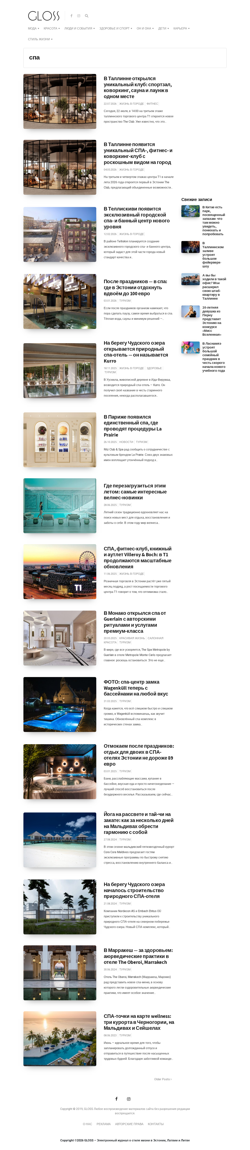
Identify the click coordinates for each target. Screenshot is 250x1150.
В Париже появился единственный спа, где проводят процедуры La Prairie (133, 425)
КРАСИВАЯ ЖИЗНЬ (132, 638)
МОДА (32, 28)
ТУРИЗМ (125, 301)
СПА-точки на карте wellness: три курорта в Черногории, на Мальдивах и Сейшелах (139, 1022)
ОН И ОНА (144, 28)
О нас (87, 1124)
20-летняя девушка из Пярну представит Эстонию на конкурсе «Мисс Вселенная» (211, 321)
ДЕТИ (162, 28)
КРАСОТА (50, 28)
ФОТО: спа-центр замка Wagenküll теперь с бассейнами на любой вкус (136, 688)
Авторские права (129, 1124)
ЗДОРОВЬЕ (154, 368)
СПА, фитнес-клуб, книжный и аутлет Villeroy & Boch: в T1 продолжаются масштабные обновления (138, 557)
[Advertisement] (208, 134)
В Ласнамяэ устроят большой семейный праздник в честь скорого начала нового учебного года (213, 357)
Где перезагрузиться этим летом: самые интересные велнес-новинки (135, 491)
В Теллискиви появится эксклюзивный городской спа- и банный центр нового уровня (137, 217)
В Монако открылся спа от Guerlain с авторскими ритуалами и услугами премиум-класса (135, 622)
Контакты (156, 1124)
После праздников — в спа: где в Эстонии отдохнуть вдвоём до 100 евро (135, 287)
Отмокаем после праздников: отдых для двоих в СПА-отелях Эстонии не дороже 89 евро (139, 755)
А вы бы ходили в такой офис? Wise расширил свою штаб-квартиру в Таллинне (214, 287)
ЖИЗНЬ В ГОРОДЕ (131, 104)
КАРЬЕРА (180, 28)
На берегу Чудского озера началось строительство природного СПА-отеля (134, 890)
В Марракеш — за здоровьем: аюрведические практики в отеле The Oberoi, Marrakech (138, 956)
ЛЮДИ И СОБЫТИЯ (78, 28)
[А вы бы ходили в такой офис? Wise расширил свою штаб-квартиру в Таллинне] (190, 279)
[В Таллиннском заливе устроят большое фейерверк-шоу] (190, 247)
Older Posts (162, 1079)
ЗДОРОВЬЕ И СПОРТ (114, 28)
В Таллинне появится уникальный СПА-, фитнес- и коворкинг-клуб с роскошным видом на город (138, 153)
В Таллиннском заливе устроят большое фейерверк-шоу (213, 254)
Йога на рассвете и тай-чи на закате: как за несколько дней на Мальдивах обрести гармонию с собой (139, 823)
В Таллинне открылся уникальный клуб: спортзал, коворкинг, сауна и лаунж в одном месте (138, 87)
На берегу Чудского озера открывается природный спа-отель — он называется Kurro (136, 352)
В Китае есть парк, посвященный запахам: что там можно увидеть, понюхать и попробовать (213, 220)
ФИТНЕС (152, 104)
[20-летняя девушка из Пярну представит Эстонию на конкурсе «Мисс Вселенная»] (190, 311)
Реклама (104, 1124)
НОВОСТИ (126, 442)
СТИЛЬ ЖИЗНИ (39, 39)
